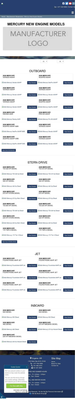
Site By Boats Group (38, 393)
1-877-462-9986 (62, 7)
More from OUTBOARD (9, 150)
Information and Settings (20, 390)
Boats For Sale (56, 363)
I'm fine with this (16, 385)
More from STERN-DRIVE (9, 242)
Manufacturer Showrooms (15, 17)
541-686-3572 (37, 366)
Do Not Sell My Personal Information (50, 391)
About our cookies (20, 392)
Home (3, 17)
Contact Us (71, 7)
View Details (32, 83)
